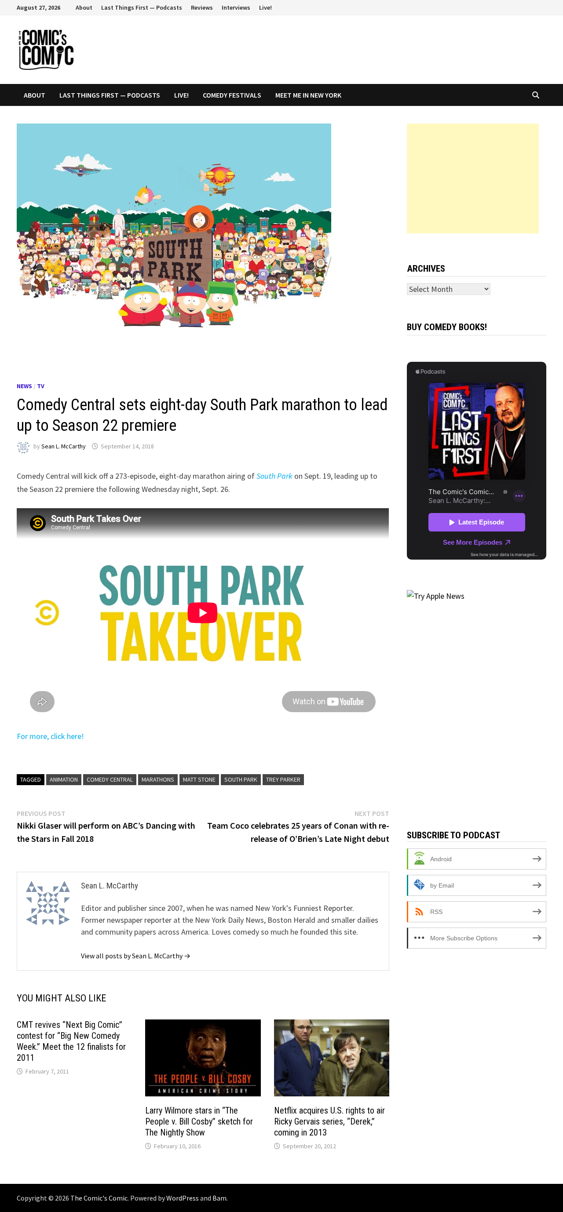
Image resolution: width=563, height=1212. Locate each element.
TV (40, 386)
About (84, 7)
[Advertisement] (473, 178)
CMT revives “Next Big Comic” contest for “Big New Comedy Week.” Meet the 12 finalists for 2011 (71, 1041)
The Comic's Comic (99, 1198)
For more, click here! (50, 736)
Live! (265, 7)
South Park (240, 779)
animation (64, 779)
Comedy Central (110, 779)
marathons (158, 779)
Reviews (202, 7)
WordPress (182, 1198)
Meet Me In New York (308, 95)
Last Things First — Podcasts (141, 7)
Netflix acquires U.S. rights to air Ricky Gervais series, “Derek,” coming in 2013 (329, 1121)
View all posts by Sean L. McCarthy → (135, 955)
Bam (219, 1198)
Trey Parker (283, 779)
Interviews (236, 7)
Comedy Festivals (232, 95)
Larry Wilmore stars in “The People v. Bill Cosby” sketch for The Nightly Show (199, 1121)
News (24, 386)
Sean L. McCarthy (63, 446)
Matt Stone (199, 779)
